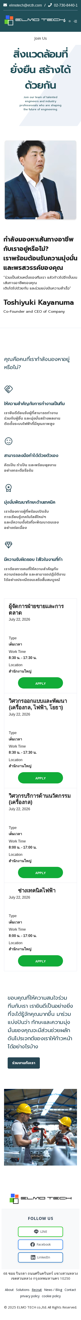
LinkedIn (43, 1257)
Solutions (22, 1290)
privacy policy (30, 1297)
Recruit (37, 1290)
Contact (70, 1290)
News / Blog (53, 1290)
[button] (68, 21)
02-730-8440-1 (66, 5)
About (9, 1290)
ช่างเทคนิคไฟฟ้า (36, 890)
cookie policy (51, 1297)
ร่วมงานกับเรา (23, 1063)
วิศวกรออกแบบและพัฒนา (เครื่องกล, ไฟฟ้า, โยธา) (38, 704)
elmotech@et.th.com (25, 5)
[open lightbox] (40, 1127)
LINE (43, 1231)
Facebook (44, 1244)
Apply (40, 683)
